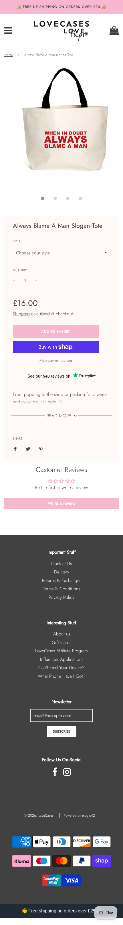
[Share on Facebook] (17, 448)
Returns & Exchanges (61, 580)
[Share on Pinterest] (41, 448)
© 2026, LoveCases (38, 815)
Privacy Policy (61, 597)
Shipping (21, 313)
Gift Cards (61, 642)
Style (17, 241)
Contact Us (61, 563)
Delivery (61, 572)
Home (8, 54)
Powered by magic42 (79, 815)
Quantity (20, 270)
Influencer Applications (61, 659)
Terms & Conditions (61, 588)
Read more (60, 415)
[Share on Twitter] (28, 448)
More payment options (55, 360)
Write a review (62, 503)
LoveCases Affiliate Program (61, 650)
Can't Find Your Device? (61, 667)
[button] (42, 198)
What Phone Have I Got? (62, 676)
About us (61, 634)
